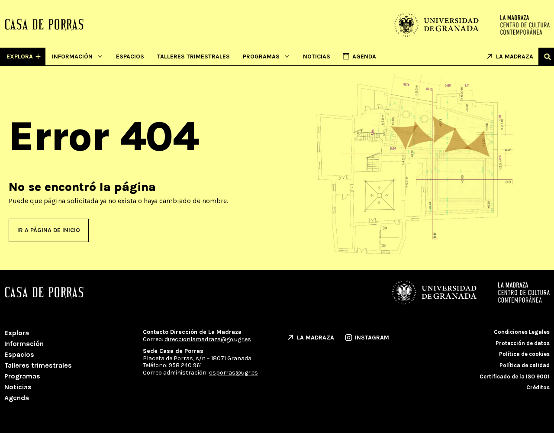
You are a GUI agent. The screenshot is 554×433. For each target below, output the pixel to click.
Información (72, 56)
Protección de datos (523, 343)
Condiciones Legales (522, 332)
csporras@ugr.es (233, 372)
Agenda (16, 398)
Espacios (130, 56)
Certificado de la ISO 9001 (515, 376)
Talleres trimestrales (193, 56)
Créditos (538, 387)
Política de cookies (524, 354)
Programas (261, 56)
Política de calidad (524, 365)
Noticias (316, 56)
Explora (16, 333)
